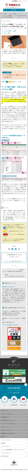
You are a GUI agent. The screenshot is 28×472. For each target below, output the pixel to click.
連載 (5, 13)
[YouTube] (16, 1)
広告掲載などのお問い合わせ (8, 433)
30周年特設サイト (5, 417)
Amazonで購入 (13, 348)
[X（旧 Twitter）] (12, 1)
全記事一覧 (3, 436)
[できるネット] (1, 14)
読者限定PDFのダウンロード (8, 420)
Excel (5, 33)
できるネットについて (22, 1)
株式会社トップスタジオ (8, 286)
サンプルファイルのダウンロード (9, 423)
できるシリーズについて (7, 414)
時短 (9, 33)
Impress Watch (4, 456)
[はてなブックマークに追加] (15, 249)
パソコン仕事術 (12, 13)
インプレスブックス (6, 453)
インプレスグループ (6, 446)
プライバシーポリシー (6, 440)
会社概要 (3, 443)
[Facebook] (14, 1)
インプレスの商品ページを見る (11, 324)
